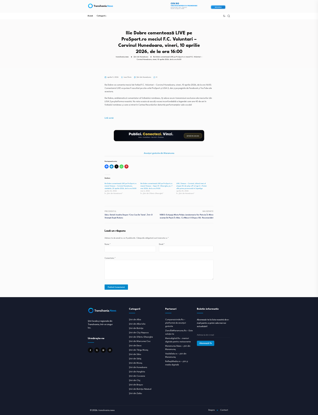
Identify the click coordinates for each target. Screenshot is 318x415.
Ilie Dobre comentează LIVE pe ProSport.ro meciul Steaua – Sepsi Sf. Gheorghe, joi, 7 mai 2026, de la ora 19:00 (156, 186)
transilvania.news (106, 410)
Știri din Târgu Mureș (138, 350)
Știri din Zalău (135, 393)
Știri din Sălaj (135, 359)
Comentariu (110, 258)
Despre (211, 410)
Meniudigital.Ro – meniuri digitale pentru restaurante (178, 340)
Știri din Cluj (134, 380)
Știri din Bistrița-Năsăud (140, 389)
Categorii (101, 16)
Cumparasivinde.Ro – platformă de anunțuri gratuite (175, 323)
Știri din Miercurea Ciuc (140, 341)
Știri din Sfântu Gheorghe (141, 337)
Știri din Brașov (136, 385)
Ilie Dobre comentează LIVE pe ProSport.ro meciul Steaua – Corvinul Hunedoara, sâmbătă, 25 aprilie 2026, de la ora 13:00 (121, 186)
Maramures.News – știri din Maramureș (177, 347)
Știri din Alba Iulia (137, 324)
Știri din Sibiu (135, 354)
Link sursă (109, 118)
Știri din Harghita (137, 372)
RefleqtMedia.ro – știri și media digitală (176, 363)
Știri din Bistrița (136, 328)
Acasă (90, 16)
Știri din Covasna (137, 376)
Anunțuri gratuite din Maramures (159, 153)
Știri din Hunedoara (144, 77)
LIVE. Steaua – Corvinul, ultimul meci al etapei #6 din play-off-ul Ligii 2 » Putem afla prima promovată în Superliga (191, 186)
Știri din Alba (135, 320)
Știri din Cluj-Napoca (139, 333)
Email (162, 244)
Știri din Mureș (135, 363)
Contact (224, 410)
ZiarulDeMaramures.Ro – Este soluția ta (179, 332)
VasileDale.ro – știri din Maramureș (175, 355)
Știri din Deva (135, 346)
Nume (108, 244)
